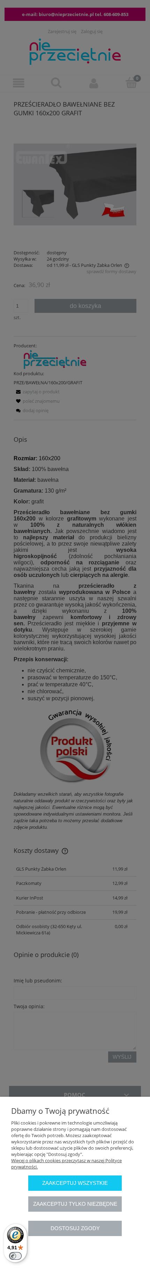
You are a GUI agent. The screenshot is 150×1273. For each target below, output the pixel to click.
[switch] (15, 1256)
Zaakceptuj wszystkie (75, 1183)
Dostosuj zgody (75, 1228)
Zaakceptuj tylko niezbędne (75, 1204)
